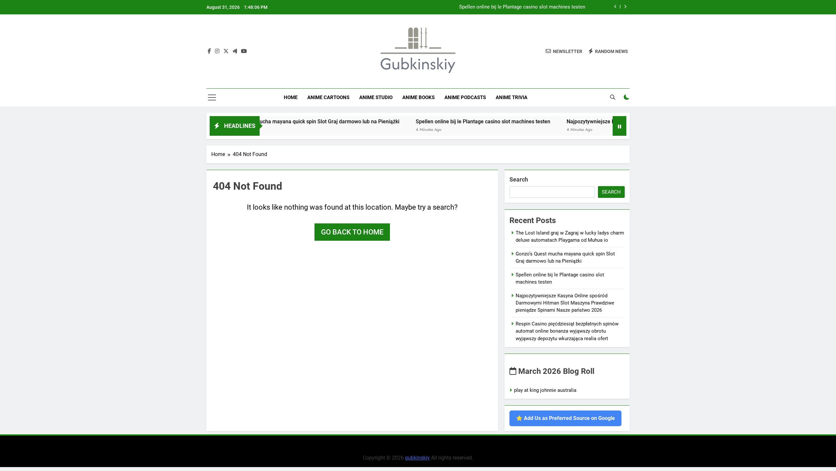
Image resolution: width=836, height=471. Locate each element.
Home (290, 97)
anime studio (376, 97)
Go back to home (352, 232)
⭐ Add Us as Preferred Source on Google (565, 418)
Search (518, 179)
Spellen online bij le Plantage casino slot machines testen (522, 7)
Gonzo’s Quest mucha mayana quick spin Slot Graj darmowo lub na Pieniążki (295, 121)
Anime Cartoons (328, 97)
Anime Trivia (511, 97)
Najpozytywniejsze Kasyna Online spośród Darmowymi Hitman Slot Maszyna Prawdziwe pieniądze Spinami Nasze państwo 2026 (565, 303)
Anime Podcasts (465, 97)
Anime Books (418, 97)
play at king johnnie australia (545, 390)
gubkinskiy (417, 458)
